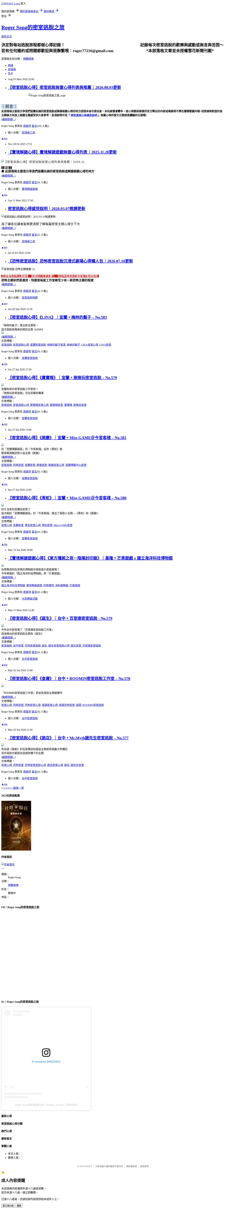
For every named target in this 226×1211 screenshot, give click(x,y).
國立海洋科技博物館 (13, 585)
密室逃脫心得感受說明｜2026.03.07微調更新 (46, 209)
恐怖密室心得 (33, 705)
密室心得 (7, 525)
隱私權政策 (131, 1166)
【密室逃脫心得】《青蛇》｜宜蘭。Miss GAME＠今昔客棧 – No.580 (67, 498)
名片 (10, 73)
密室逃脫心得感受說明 (84, 115)
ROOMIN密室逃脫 (93, 705)
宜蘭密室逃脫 (38, 344)
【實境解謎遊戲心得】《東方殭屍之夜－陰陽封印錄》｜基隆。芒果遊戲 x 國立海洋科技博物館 (90, 558)
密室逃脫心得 (21, 344)
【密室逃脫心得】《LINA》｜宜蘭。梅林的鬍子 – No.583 (57, 317)
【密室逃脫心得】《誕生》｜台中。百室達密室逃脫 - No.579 (60, 618)
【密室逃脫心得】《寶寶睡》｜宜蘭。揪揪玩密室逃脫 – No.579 (62, 378)
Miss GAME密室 (63, 525)
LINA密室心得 (90, 344)
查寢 (79, 705)
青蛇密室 (47, 525)
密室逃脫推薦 (30, 297)
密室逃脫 (7, 344)
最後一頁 (18, 788)
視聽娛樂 (28, 58)
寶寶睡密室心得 (39, 405)
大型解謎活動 (30, 598)
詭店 (67, 765)
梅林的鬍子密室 (56, 344)
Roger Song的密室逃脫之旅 (33, 27)
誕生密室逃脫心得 (59, 645)
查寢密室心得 (50, 705)
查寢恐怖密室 (67, 705)
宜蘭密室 (30, 465)
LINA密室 (105, 344)
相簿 (10, 65)
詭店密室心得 (55, 765)
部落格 (12, 69)
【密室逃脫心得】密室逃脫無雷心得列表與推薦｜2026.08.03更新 (64, 87)
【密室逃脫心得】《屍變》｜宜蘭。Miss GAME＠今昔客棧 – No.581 (67, 438)
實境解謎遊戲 (30, 189)
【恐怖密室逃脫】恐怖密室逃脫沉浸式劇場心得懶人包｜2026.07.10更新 (70, 261)
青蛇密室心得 (33, 525)
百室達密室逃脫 (91, 645)
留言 (34, 126)
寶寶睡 (68, 405)
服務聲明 (144, 1166)
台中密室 (18, 645)
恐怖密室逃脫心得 (36, 765)
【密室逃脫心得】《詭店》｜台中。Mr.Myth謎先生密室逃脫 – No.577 (68, 738)
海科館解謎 (62, 585)
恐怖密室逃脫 (33, 645)
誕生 (45, 645)
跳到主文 (6, 36)
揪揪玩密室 (80, 405)
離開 (19, 1206)
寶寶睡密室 (57, 405)
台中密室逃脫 (30, 658)
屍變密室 (42, 465)
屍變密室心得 (56, 465)
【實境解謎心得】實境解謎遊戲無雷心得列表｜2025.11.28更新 (62, 152)
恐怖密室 (18, 465)
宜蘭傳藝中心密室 (76, 465)
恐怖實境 (49, 585)
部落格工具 (28, 132)
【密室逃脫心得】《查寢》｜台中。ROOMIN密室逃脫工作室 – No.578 (69, 678)
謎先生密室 (77, 765)
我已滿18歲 (8, 1206)
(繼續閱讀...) (8, 119)
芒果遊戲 (74, 585)
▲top (4, 138)
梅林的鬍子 (74, 344)
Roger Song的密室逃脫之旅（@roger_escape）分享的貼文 (46, 1105)
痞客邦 (27, 126)
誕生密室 (76, 645)
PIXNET (88, 1166)
